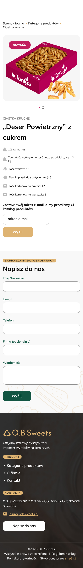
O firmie (13, 473)
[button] (39, 107)
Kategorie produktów (43, 23)
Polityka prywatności (22, 558)
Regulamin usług (64, 554)
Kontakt (13, 480)
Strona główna (13, 23)
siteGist (70, 558)
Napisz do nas (24, 526)
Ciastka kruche (13, 27)
